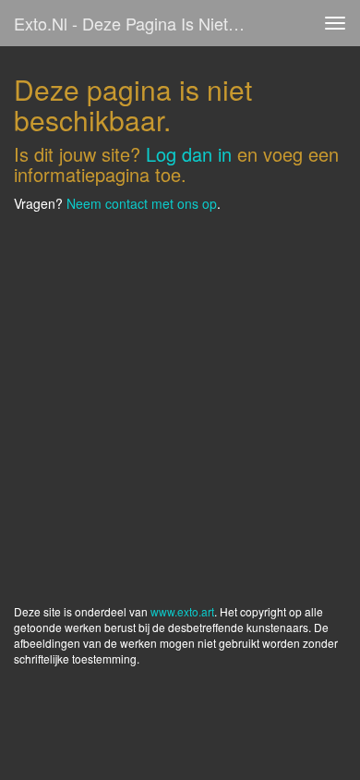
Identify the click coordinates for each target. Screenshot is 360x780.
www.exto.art (182, 611)
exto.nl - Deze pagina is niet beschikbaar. (137, 23)
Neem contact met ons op (141, 203)
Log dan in (189, 153)
